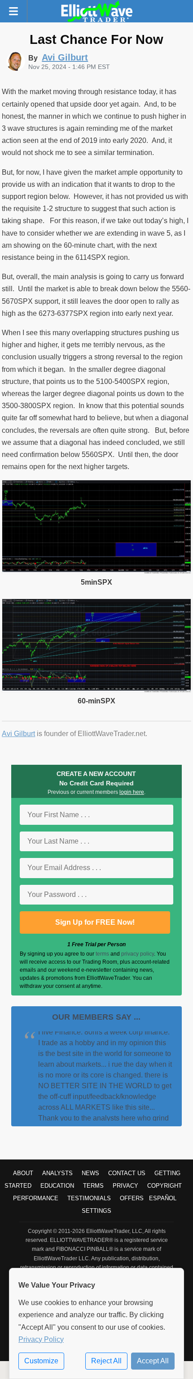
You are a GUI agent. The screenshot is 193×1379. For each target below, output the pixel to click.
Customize (41, 1361)
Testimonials (89, 1198)
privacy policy (137, 954)
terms (102, 954)
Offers (132, 1198)
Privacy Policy (41, 1339)
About (23, 1173)
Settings (96, 1210)
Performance (35, 1198)
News (90, 1173)
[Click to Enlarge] (96, 571)
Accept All (153, 1361)
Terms (93, 1185)
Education (57, 1185)
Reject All (106, 1361)
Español (162, 1198)
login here (131, 792)
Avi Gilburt (18, 733)
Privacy (125, 1185)
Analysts (57, 1173)
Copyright (164, 1185)
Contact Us (126, 1173)
